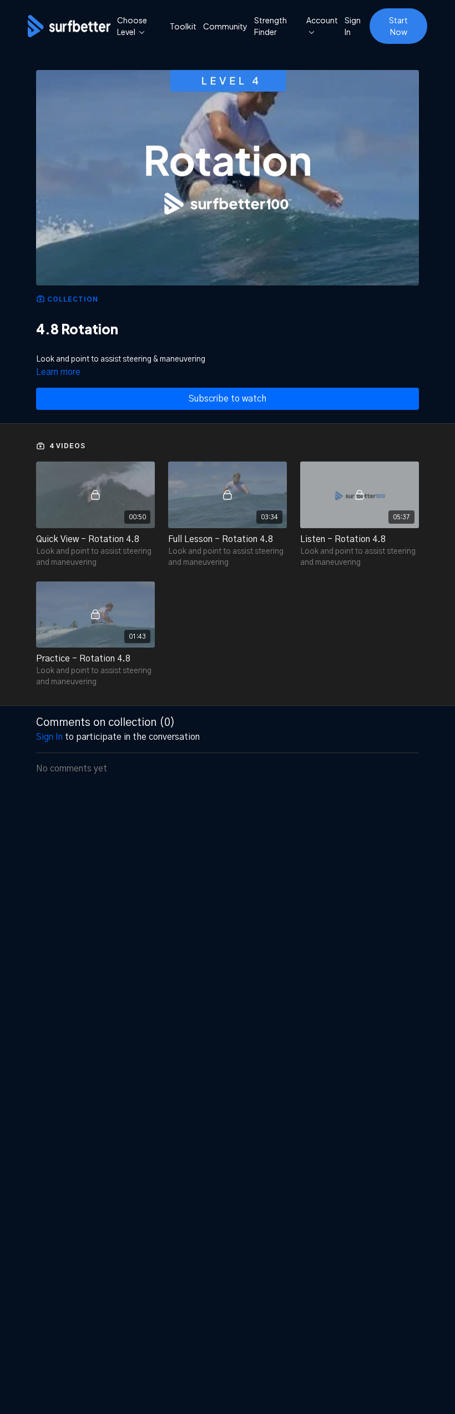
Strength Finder (270, 26)
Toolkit (183, 26)
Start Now (398, 26)
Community (225, 26)
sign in (49, 737)
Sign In (353, 26)
